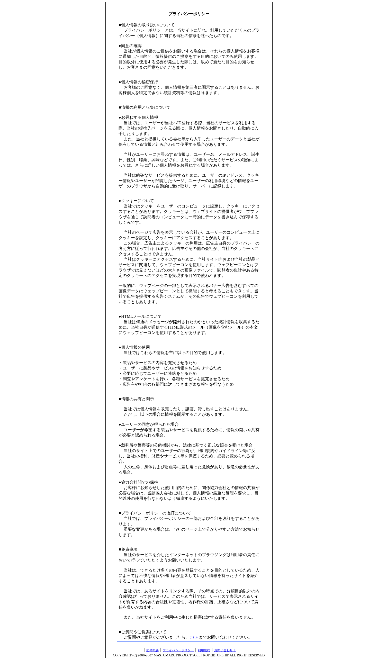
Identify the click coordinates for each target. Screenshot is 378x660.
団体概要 (152, 650)
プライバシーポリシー (178, 650)
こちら (194, 637)
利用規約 (204, 650)
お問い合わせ (223, 650)
